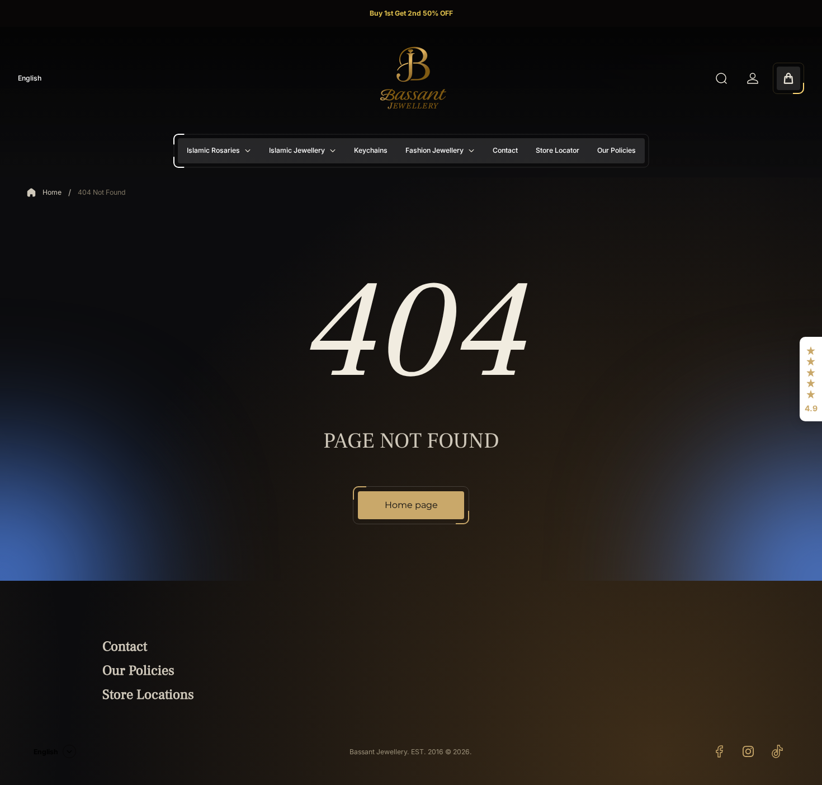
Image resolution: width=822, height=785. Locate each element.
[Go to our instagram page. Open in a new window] (748, 751)
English (29, 78)
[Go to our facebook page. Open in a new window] (719, 751)
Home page (411, 505)
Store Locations (148, 694)
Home (52, 192)
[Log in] (752, 78)
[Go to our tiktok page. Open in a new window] (777, 751)
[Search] (721, 78)
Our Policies (138, 670)
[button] (811, 379)
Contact (124, 646)
